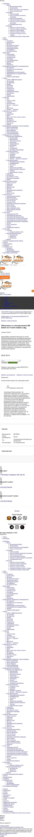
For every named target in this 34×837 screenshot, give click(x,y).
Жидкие (9, 63)
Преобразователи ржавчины (14, 190)
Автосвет (9, 230)
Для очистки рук (11, 197)
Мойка (8, 5)
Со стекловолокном (12, 60)
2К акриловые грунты (13, 45)
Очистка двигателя (12, 199)
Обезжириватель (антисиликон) (16, 72)
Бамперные (10, 64)
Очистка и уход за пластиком (18, 29)
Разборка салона (14, 152)
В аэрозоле (10, 41)
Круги (8, 115)
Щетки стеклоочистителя (14, 233)
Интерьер (9, 26)
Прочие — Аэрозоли (12, 109)
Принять (14, 833)
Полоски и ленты (11, 121)
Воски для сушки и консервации (19, 9)
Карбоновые (10, 61)
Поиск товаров (4, 265)
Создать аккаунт (4, 825)
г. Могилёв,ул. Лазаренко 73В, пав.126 (12, 475)
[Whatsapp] (20, 518)
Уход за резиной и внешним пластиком (21, 553)
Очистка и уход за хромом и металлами (21, 557)
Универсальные (11, 57)
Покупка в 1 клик (12, 362)
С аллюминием (11, 55)
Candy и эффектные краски (14, 79)
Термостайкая (10, 96)
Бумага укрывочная (12, 127)
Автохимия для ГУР (12, 214)
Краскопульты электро (16, 172)
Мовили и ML (11, 187)
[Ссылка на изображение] (17, 511)
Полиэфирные (11, 49)
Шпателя (12, 155)
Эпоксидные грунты (12, 48)
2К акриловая (10, 82)
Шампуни (9, 211)
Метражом (10, 118)
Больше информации (6, 833)
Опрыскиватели (14, 144)
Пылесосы (13, 164)
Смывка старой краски (13, 76)
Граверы (12, 170)
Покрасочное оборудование (14, 136)
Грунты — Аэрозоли (12, 105)
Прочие (9, 124)
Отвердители (10, 88)
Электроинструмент (12, 160)
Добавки (9, 75)
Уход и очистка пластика (14, 209)
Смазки (9, 226)
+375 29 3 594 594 (24, 405)
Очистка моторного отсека (17, 20)
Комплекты (13, 238)
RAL (8, 99)
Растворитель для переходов (15, 69)
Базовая (9, 84)
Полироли (9, 248)
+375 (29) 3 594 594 (5, 273)
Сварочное (10, 173)
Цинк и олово (10, 193)
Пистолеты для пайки (16, 167)
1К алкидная (10, 81)
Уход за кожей (10, 205)
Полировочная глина (16, 24)
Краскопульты (14, 139)
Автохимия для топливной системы (17, 220)
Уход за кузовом (11, 206)
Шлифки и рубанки (15, 157)
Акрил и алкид (11, 100)
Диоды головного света (16, 232)
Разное (8, 179)
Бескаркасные (14, 235)
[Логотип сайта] (6, 263)
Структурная (10, 90)
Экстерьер (9, 12)
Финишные (10, 58)
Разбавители (10, 70)
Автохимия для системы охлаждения (17, 218)
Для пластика (10, 42)
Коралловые (10, 114)
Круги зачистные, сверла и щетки (16, 117)
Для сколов (10, 87)
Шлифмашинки (14, 163)
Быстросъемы (14, 138)
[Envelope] (9, 518)
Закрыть (2, 817)
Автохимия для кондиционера (15, 217)
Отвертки (12, 154)
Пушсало (9, 191)
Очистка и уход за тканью (17, 27)
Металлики (10, 108)
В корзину (4, 362)
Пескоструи (13, 142)
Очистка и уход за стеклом (17, 32)
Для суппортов (11, 103)
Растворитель (10, 67)
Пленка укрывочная (12, 132)
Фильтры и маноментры (17, 150)
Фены (11, 166)
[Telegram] (14, 518)
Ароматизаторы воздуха (13, 196)
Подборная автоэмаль (13, 91)
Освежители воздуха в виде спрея (19, 36)
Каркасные (13, 236)
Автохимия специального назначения (17, 221)
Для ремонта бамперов (13, 178)
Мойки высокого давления (17, 169)
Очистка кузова (14, 14)
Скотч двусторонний (12, 133)
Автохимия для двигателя (14, 215)
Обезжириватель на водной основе (16, 73)
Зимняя (9, 223)
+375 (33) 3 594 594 (5, 275)
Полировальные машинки (17, 161)
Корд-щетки (10, 123)
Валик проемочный (12, 129)
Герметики (10, 184)
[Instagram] (17, 527)
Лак (8, 106)
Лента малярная (11, 130)
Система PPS (13, 148)
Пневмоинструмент (15, 141)
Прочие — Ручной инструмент (18, 158)
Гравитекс (9, 185)
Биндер (9, 94)
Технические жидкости (13, 227)
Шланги (12, 147)
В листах (9, 112)
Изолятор (9, 44)
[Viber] (25, 518)
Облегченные (10, 54)
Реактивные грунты (12, 47)
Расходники (13, 145)
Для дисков (10, 85)
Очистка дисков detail (16, 18)
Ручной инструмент (12, 151)
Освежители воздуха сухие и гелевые (20, 568)
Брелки (9, 239)
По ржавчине (10, 93)
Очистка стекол (11, 202)
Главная (3, 312)
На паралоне (10, 120)
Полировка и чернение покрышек (16, 203)
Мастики (9, 188)
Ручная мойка (14, 8)
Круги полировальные (13, 251)
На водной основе (12, 51)
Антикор (9, 102)
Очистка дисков (11, 200)
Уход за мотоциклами (16, 11)
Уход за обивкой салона (13, 208)
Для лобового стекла (12, 176)
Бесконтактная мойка (16, 6)
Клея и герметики (12, 224)
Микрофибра (10, 250)
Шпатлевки (9, 312)
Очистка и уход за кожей (17, 30)
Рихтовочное (10, 175)
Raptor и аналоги (11, 182)
